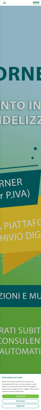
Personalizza (20, 401)
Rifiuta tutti (20, 406)
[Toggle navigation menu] (4, 3)
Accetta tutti (20, 396)
